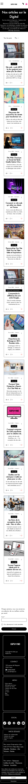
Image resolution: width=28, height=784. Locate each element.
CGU (5, 739)
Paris (14, 747)
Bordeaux (13, 749)
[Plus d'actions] (22, 61)
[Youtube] (23, 723)
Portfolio (7, 695)
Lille (19, 749)
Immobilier (13, 765)
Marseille (6, 749)
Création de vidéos (10, 686)
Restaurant (16, 761)
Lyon (22, 747)
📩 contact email (10, 669)
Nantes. (12, 751)
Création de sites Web (11, 688)
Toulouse (6, 751)
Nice (18, 747)
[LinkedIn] (18, 723)
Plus (16, 38)
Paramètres (13, 781)
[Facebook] (14, 723)
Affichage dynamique (10, 685)
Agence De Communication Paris (14, 290)
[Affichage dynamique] (22, 685)
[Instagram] (9, 723)
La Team (7, 691)
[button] (26, 4)
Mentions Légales (8, 738)
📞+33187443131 (10, 672)
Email (3, 617)
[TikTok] (4, 723)
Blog (6, 693)
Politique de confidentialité (11, 734)
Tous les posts (8, 38)
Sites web (14, 64)
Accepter (13, 778)
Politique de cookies (9, 736)
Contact (7, 690)
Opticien (6, 765)
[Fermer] (26, 769)
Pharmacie (18, 763)
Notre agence (8, 683)
